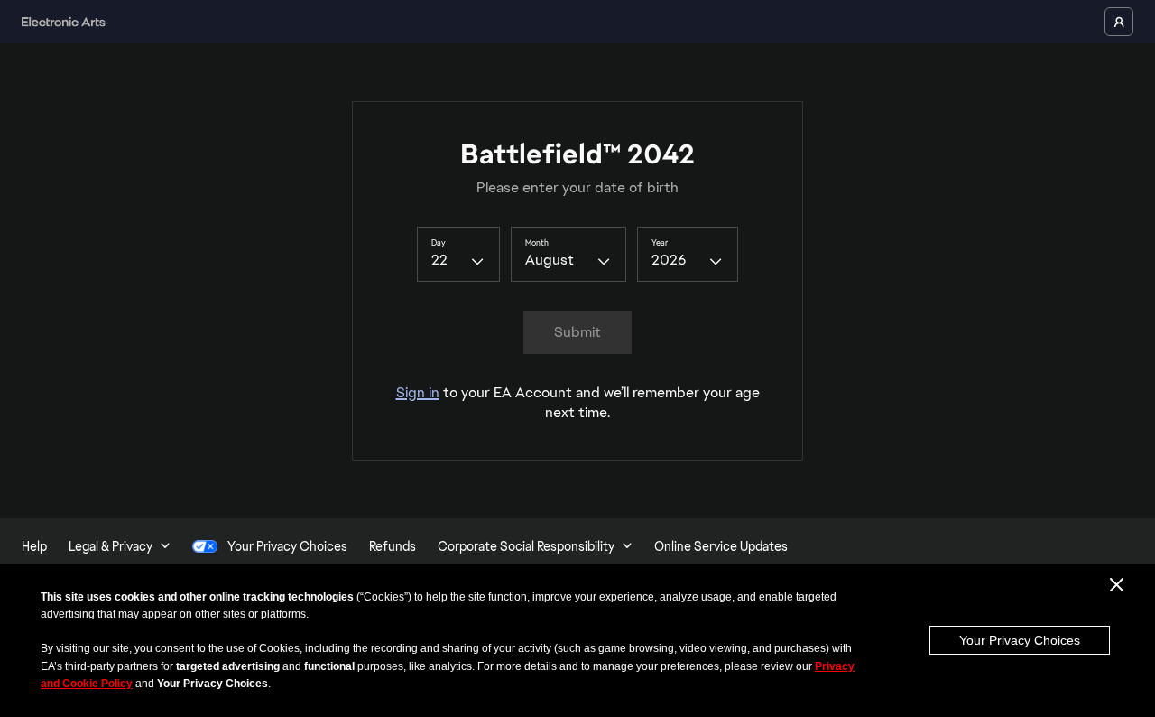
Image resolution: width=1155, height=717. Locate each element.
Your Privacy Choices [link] (287, 546)
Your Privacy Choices (1019, 640)
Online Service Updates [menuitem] (721, 546)
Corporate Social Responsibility (526, 546)
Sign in (417, 392)
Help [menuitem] (34, 546)
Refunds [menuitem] (392, 546)
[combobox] (458, 254)
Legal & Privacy (110, 546)
